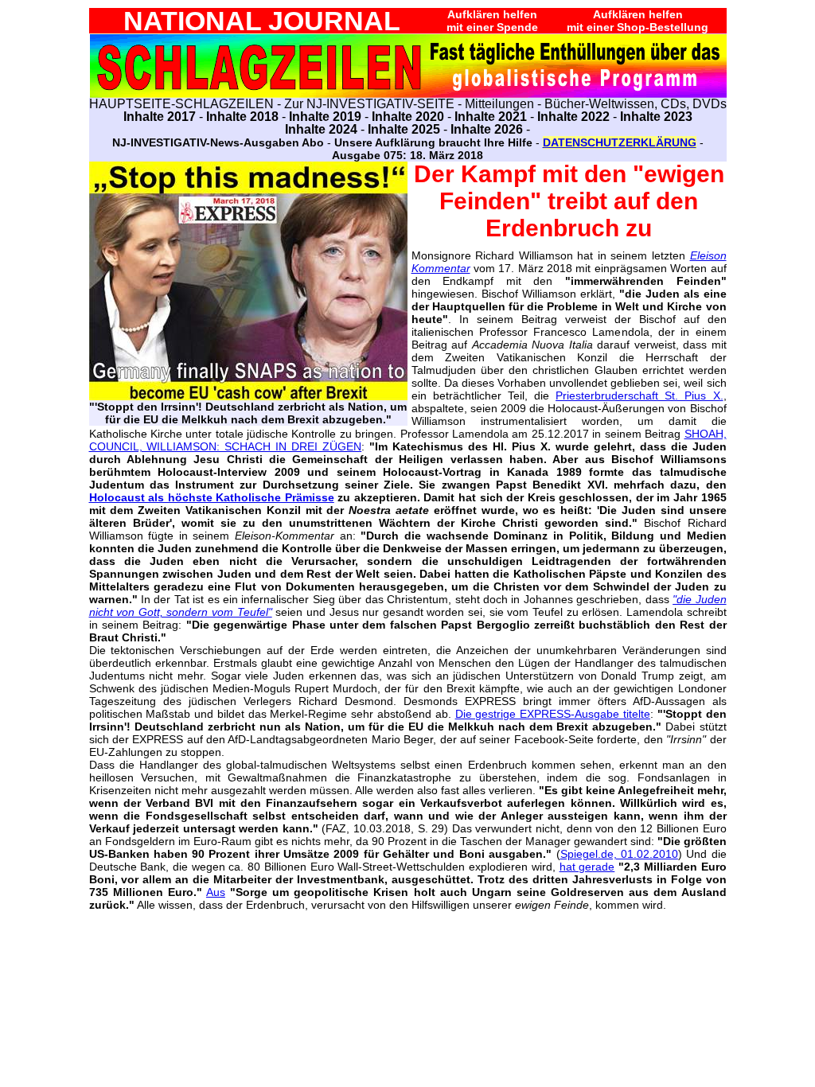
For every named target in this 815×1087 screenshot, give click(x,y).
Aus (215, 892)
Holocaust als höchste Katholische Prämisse (211, 497)
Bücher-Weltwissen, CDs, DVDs (635, 104)
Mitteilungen (499, 104)
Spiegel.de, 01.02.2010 (619, 853)
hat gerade (587, 866)
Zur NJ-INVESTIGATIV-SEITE (369, 104)
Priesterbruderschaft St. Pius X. (639, 395)
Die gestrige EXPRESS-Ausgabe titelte (552, 713)
